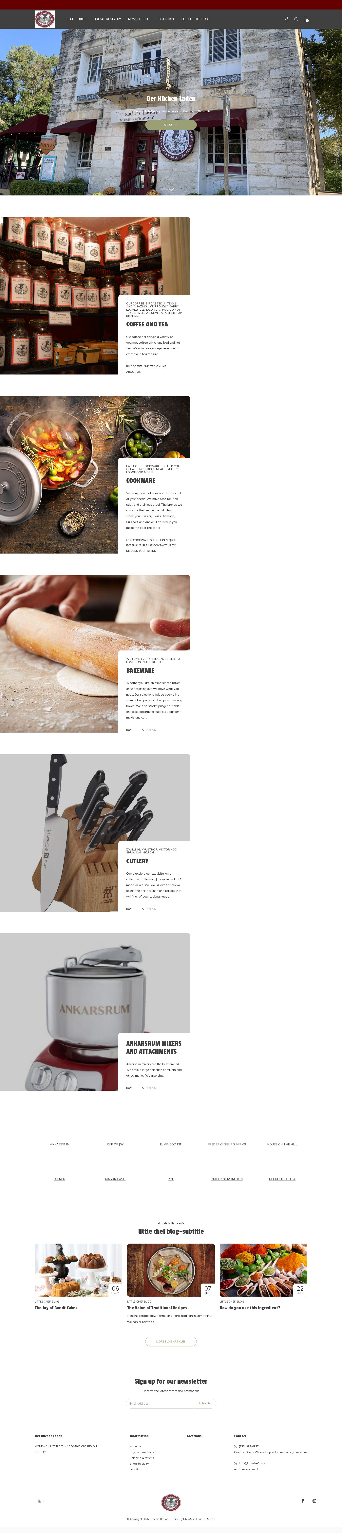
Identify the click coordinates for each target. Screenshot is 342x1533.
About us (136, 1446)
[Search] (296, 19)
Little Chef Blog (195, 19)
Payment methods (142, 1452)
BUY (129, 730)
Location (135, 1469)
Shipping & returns (142, 1458)
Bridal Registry (139, 1463)
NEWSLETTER (138, 19)
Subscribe (205, 1403)
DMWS (187, 1519)
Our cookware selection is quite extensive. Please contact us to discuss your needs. (151, 545)
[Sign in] (286, 19)
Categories (76, 19)
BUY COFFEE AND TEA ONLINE (146, 366)
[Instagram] (314, 1501)
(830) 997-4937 (248, 1446)
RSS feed (209, 1519)
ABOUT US (171, 125)
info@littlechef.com (252, 1463)
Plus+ (198, 1519)
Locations (194, 1436)
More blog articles (171, 1341)
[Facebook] (303, 1501)
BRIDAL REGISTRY (107, 19)
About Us (133, 372)
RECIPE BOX (165, 19)
